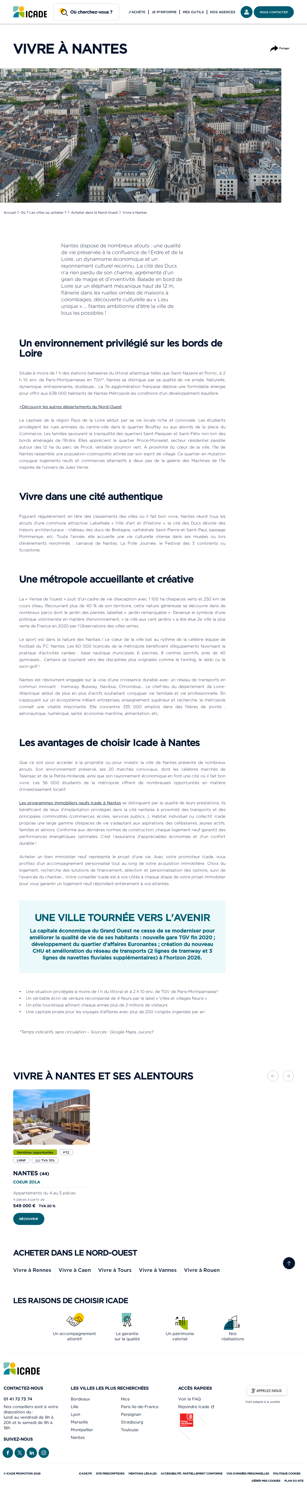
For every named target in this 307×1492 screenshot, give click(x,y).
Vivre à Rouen (202, 1270)
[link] (30, 12)
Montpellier (82, 1429)
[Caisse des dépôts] (192, 1439)
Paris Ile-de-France (140, 1406)
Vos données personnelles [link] (247, 1473)
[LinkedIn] (31, 1452)
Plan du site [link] (293, 1480)
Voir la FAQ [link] (189, 1399)
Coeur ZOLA (26, 1182)
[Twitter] (19, 1452)
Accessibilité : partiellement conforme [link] (191, 1473)
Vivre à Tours (115, 1270)
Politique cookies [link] (287, 1473)
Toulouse (129, 1429)
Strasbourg (132, 1422)
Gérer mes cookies (266, 1480)
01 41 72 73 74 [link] (18, 1399)
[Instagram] (43, 1452)
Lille (74, 1406)
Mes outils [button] (193, 12)
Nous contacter (274, 12)
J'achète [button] (137, 12)
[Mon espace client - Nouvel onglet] (247, 12)
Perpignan (131, 1414)
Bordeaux (80, 1399)
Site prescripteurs (110, 1473)
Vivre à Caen (75, 1270)
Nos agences (222, 12)
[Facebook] (7, 1452)
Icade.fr (85, 1473)
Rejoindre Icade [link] (194, 1406)
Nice (125, 1399)
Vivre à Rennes (32, 1270)
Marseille (79, 1422)
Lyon (75, 1414)
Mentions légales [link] (143, 1473)
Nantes (78, 1437)
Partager (280, 46)
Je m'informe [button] (164, 12)
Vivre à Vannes (158, 1270)
